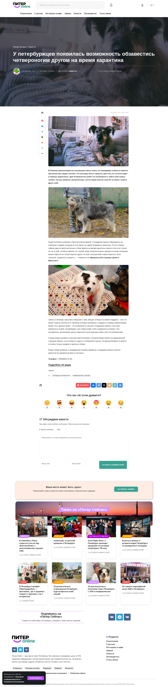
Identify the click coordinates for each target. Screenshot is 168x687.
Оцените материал (47, 429)
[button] (35, 678)
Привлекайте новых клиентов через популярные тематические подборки (64, 491)
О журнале (17, 668)
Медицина (93, 582)
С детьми (58, 536)
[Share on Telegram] (42, 131)
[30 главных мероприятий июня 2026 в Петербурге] (135, 572)
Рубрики (58, 668)
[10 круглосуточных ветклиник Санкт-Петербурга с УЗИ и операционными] (101, 572)
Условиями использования (14, 682)
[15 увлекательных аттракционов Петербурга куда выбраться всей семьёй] (67, 572)
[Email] (42, 142)
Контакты (69, 668)
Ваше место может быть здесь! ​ (64, 487)
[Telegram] (119, 617)
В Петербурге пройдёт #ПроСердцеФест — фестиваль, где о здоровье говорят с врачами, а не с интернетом (31, 591)
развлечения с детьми (81, 375)
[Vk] (111, 617)
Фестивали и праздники (98, 536)
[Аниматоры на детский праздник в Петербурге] (67, 527)
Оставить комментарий (110, 71)
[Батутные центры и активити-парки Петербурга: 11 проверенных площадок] (135, 527)
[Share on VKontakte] (42, 126)
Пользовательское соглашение (54, 673)
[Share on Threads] (42, 137)
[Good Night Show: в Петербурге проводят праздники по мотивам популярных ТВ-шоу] (101, 527)
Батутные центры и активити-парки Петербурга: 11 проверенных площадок (135, 543)
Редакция (47, 668)
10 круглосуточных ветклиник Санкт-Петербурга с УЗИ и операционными (101, 589)
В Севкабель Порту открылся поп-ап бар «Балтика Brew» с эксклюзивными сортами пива (31, 546)
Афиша (23, 582)
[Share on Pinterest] (42, 120)
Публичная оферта (78, 673)
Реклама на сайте (32, 668)
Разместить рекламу (120, 112)
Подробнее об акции (59, 365)
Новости (32, 47)
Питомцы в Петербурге (61, 375)
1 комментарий (27, 601)
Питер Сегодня (20, 47)
